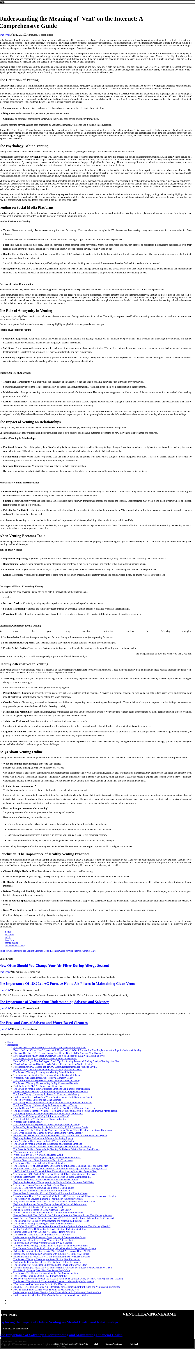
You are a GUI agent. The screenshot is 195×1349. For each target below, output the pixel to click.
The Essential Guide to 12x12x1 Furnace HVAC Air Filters (42, 1234)
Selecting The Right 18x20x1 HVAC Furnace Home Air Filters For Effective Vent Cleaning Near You (62, 1267)
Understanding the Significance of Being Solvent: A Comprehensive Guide (49, 1237)
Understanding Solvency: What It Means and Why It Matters (42, 1243)
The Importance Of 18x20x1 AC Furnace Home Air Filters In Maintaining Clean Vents (55, 1174)
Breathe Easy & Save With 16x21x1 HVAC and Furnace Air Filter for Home (50, 1193)
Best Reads (12, 1044)
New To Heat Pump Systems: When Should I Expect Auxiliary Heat (46, 1289)
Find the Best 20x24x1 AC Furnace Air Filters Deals (38, 1086)
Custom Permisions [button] (113, 1344)
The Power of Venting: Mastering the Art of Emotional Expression (45, 1058)
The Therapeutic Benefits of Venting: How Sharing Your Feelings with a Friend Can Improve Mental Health (65, 1110)
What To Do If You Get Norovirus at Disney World (38, 1155)
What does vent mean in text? (27, 1152)
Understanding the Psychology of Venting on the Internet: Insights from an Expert (52, 1097)
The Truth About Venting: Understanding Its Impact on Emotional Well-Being (50, 1245)
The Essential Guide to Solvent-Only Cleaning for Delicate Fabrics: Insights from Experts (56, 1149)
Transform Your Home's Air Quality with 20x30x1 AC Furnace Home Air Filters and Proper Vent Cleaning (64, 1196)
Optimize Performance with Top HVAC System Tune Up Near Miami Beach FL (52, 1177)
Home (10, 1042)
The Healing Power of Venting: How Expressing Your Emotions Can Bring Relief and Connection (60, 1166)
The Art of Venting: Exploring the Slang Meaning (37, 1099)
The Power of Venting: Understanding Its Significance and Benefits (45, 1083)
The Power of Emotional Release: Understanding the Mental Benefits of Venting (52, 1146)
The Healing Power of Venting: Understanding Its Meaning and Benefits (48, 1113)
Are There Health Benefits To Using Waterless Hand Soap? (42, 1210)
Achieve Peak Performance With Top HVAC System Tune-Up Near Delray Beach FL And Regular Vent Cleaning (68, 1278)
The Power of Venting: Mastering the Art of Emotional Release (43, 1223)
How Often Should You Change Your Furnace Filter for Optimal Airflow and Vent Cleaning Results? (61, 1226)
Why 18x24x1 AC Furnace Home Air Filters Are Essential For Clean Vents (49, 1047)
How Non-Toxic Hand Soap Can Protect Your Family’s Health (43, 1141)
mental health (11, 943)
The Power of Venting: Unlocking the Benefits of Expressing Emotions (47, 1144)
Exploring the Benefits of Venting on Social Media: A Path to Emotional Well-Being (53, 1182)
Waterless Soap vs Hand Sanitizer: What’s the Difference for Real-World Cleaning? (53, 1064)
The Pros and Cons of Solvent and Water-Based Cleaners (40, 1185)
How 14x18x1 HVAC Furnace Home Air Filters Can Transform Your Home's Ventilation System (60, 1135)
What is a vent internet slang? (27, 1121)
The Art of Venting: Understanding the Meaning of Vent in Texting (45, 1105)
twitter (8, 932)
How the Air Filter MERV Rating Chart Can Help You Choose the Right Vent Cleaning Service (59, 1055)
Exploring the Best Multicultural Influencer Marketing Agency (43, 1138)
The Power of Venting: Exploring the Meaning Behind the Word (44, 1072)
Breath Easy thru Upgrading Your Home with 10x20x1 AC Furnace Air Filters (51, 1254)
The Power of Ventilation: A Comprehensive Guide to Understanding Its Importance (53, 1281)
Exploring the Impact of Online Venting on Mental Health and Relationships (50, 1204)
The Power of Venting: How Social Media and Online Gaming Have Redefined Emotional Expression (62, 1130)
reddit (8, 937)
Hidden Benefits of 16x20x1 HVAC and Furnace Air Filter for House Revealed (51, 1256)
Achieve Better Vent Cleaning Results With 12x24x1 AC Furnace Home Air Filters (53, 1251)
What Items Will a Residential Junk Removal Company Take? (43, 1077)
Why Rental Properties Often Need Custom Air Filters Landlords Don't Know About (54, 1201)
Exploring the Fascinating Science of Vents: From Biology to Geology (47, 1262)
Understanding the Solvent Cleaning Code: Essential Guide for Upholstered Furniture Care (57, 1292)
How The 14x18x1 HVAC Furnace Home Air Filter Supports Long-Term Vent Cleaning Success (60, 1168)
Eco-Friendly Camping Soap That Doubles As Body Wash (41, 1270)
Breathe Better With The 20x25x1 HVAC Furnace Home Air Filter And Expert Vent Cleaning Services (62, 1215)
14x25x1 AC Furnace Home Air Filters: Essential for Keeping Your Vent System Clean (55, 1171)
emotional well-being (15, 945)
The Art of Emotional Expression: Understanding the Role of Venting (46, 1080)
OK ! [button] (96, 1344)
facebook (9, 934)
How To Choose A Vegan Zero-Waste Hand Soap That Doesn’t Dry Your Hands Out (54, 1108)
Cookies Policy (82, 1344)
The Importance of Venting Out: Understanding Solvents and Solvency (47, 1075)
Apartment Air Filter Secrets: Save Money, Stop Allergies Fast (43, 1240)
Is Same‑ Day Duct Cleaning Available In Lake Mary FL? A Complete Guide (50, 1127)
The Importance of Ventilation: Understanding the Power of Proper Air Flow (50, 1265)
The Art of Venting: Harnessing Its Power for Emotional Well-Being (46, 1094)
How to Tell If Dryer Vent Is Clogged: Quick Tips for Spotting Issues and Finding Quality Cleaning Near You (66, 1061)
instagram (9, 940)
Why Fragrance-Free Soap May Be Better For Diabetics (40, 1284)
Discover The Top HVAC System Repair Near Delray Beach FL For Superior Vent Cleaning (58, 1053)
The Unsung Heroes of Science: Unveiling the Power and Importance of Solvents (52, 1102)
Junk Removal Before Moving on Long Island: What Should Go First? (47, 1157)
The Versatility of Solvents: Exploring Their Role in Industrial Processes (48, 1199)
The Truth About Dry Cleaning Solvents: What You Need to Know (45, 1179)
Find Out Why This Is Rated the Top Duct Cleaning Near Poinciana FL (47, 1069)
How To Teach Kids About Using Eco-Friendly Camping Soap (43, 1188)
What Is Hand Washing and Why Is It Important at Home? (41, 1116)
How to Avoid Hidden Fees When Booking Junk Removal (41, 1190)
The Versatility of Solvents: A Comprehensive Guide (38, 1207)
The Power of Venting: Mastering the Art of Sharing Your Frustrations (46, 1259)
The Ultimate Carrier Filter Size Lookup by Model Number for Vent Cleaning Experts (54, 1248)
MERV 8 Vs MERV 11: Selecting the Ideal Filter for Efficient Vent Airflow (49, 1229)
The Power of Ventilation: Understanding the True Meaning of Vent (45, 1273)
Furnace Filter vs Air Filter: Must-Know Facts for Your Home (43, 1160)
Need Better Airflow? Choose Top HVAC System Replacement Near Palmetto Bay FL (55, 1066)
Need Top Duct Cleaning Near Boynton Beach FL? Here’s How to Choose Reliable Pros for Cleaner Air (63, 1218)
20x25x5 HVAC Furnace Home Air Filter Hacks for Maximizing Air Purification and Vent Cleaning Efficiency (66, 1287)
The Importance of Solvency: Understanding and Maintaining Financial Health (51, 1221)
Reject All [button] (134, 1344)
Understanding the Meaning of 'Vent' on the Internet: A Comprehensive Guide (50, 1091)
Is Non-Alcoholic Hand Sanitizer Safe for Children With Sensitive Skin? (48, 1212)
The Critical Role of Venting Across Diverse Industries (39, 1119)
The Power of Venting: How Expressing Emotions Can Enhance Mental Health (51, 1088)
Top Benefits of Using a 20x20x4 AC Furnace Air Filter (40, 1276)
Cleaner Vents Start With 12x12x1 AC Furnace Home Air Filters (44, 1232)
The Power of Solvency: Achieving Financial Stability (39, 1163)
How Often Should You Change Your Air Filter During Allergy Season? (48, 1133)
